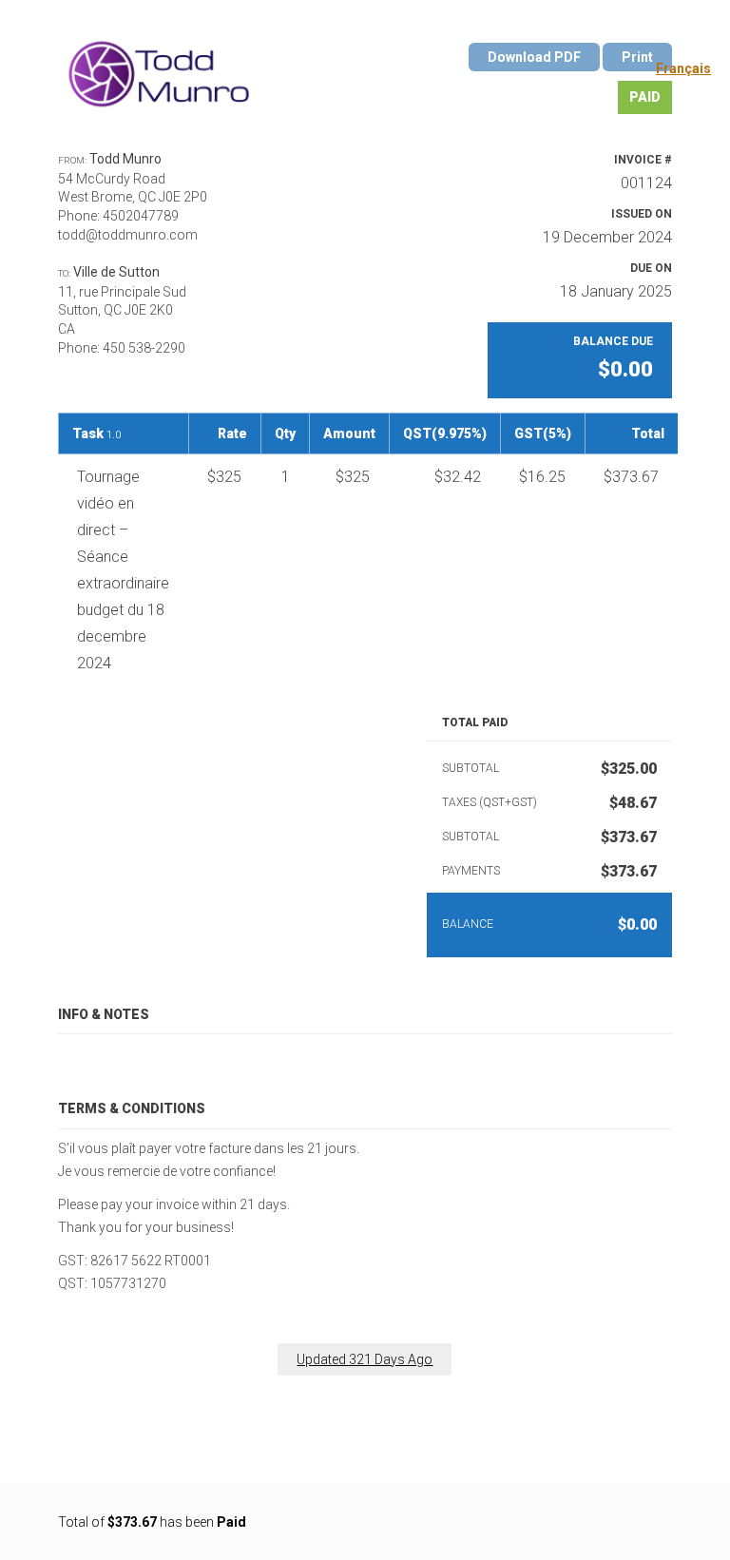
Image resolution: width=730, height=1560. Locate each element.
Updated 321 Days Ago (364, 1359)
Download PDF (534, 57)
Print (637, 57)
